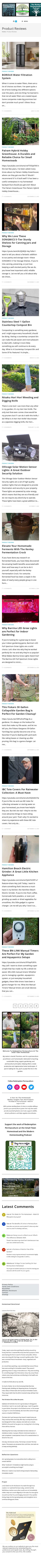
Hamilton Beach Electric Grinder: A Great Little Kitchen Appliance (20, 872)
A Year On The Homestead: (20, 1098)
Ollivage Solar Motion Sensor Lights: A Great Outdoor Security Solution (19, 470)
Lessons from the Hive (8, 1310)
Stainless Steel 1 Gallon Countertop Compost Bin (17, 323)
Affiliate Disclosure (9, 1291)
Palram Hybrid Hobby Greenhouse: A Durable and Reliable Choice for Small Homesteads (18, 155)
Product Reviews (8, 71)
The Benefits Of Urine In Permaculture (24, 1224)
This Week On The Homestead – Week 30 (25, 1214)
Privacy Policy (7, 1284)
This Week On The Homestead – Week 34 (20, 1101)
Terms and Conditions (10, 1286)
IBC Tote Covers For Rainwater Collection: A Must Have (20, 791)
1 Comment (7, 828)
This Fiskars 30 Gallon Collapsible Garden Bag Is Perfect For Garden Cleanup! (19, 710)
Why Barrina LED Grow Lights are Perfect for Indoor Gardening (19, 631)
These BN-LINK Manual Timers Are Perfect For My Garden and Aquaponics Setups (20, 954)
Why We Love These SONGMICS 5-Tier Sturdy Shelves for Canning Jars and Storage (19, 241)
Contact (5, 1292)
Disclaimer (6, 1288)
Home (4, 32)
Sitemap (5, 1295)
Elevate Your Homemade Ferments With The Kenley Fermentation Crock (18, 549)
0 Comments (8, 111)
